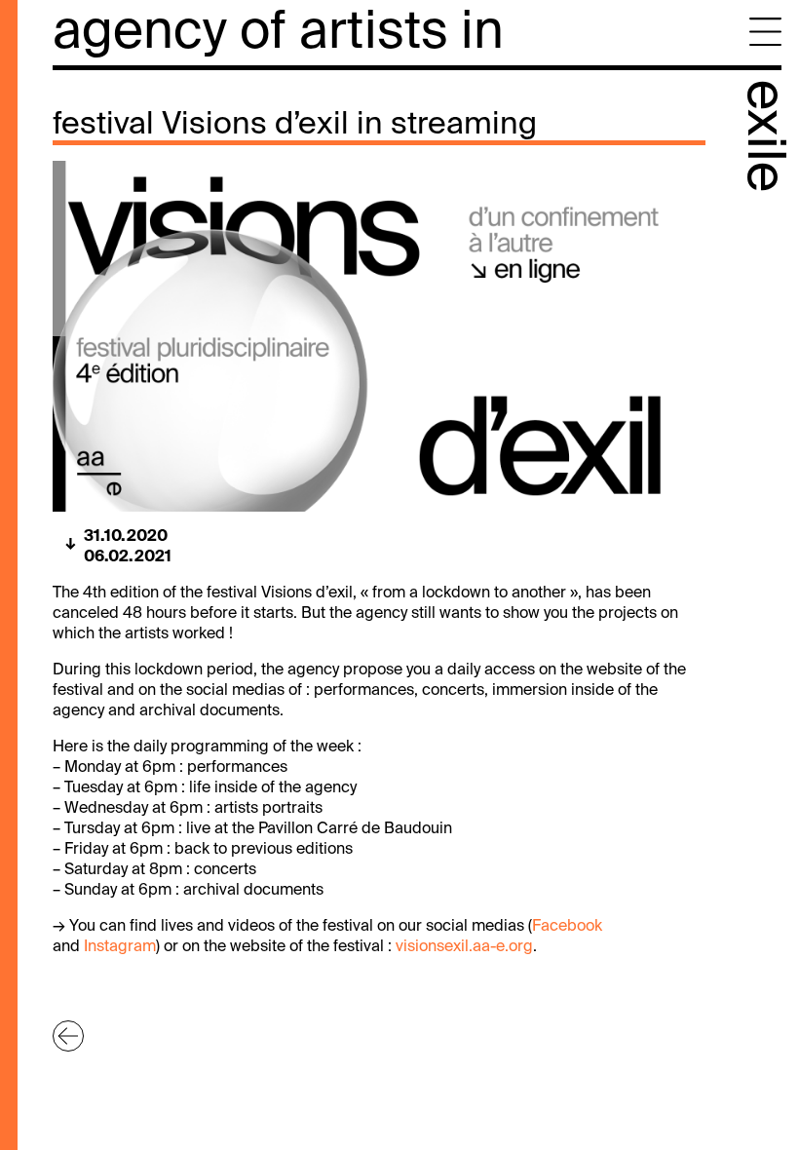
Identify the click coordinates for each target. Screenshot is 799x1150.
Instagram (120, 947)
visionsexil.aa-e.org (464, 947)
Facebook (567, 927)
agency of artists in (278, 33)
